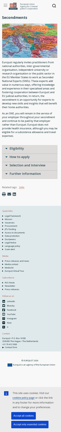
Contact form (11, 347)
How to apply (19, 157)
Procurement (11, 225)
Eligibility (16, 148)
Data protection (12, 235)
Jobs (21, 187)
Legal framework (13, 216)
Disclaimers (10, 239)
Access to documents (15, 232)
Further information (25, 174)
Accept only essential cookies (29, 424)
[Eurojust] (13, 6)
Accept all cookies (23, 415)
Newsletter (10, 285)
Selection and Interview (27, 165)
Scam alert (10, 249)
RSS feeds (10, 282)
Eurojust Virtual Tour (14, 271)
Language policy (12, 246)
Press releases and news (17, 261)
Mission (8, 219)
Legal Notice (10, 242)
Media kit (9, 267)
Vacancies (10, 222)
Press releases (12, 289)
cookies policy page (24, 397)
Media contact (11, 264)
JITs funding (10, 229)
